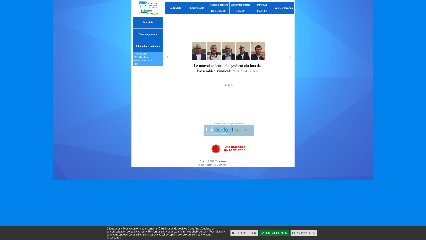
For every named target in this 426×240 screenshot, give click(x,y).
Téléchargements (148, 34)
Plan (136, 64)
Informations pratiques (148, 46)
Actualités (148, 22)
